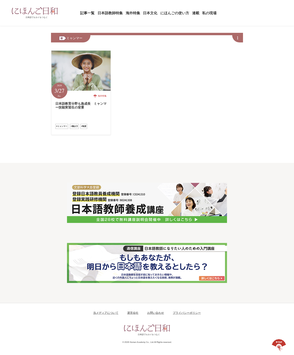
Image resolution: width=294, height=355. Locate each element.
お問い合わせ (155, 312)
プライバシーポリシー (187, 312)
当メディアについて (105, 312)
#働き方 (74, 126)
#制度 (83, 126)
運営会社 (132, 312)
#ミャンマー (61, 126)
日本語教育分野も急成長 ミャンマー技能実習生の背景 (81, 105)
